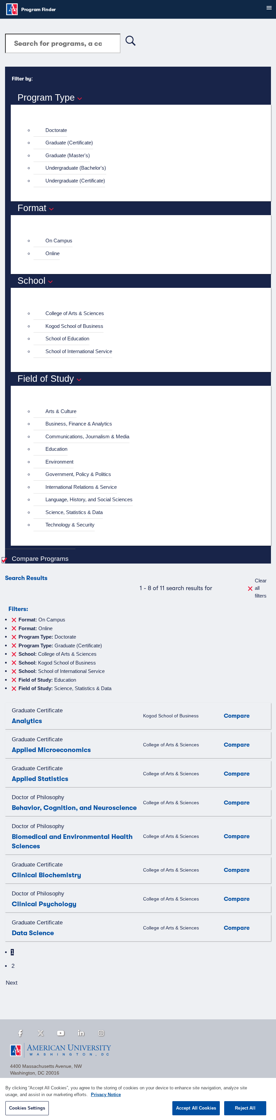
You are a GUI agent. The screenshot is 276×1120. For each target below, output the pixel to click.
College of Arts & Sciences (74, 313)
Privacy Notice (106, 1094)
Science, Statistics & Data (74, 512)
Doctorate (56, 130)
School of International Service (78, 351)
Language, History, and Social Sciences (89, 499)
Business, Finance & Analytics (78, 424)
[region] (138, 1099)
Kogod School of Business (74, 326)
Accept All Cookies (196, 1108)
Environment (59, 462)
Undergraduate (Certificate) (75, 180)
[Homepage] (138, 1050)
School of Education (67, 338)
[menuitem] (143, 130)
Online (52, 253)
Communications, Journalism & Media (87, 436)
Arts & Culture (60, 411)
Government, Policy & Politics (78, 474)
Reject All (245, 1108)
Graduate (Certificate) (69, 142)
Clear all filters (261, 588)
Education (56, 449)
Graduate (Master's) (67, 155)
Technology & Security (70, 525)
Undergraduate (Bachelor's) (75, 168)
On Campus (58, 240)
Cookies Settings (27, 1108)
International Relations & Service (81, 487)
